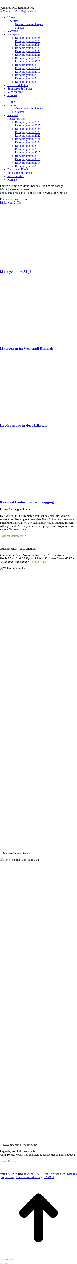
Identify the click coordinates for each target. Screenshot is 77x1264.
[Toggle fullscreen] (8, 1259)
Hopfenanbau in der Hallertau (23, 425)
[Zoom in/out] (12, 1259)
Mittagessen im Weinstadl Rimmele (26, 348)
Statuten (72, 1173)
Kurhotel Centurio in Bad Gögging (27, 502)
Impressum (7, 1177)
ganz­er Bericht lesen (14, 535)
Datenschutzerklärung (29, 1177)
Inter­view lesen (39, 561)
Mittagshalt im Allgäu (16, 272)
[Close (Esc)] (1, 1259)
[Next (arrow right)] (5, 1263)
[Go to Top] (38, 1255)
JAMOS (49, 1177)
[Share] (5, 1259)
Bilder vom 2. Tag (10, 202)
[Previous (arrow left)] (1, 1263)
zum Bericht (9, 1161)
